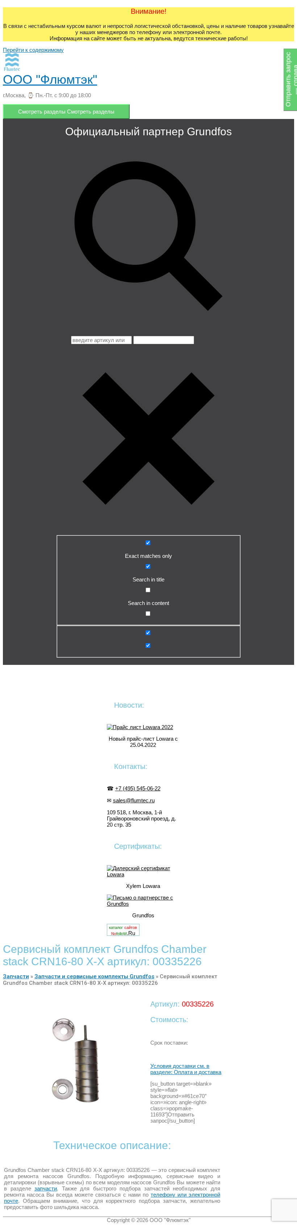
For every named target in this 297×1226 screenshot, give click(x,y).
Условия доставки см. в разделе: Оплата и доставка (185, 1069)
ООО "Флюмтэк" (50, 79)
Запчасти (16, 976)
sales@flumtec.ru (134, 800)
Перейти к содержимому (33, 50)
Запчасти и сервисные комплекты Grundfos (94, 976)
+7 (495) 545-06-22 (137, 788)
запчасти (45, 1188)
